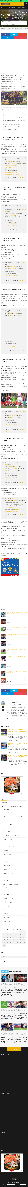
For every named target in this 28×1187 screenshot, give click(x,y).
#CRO (15, 161)
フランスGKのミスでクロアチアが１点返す (12, 129)
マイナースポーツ (7, 858)
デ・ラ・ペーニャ (4, 1035)
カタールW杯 (20, 1010)
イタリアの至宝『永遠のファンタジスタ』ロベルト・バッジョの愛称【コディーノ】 (17, 731)
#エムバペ (11, 417)
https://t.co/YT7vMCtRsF (11, 172)
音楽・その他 (7, 921)
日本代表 (23, 985)
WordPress (23, 1184)
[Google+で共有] (22, 34)
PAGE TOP (25, 1150)
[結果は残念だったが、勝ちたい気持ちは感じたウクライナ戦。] (4, 745)
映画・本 (6, 865)
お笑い (5, 809)
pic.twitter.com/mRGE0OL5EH (12, 225)
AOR (5, 887)
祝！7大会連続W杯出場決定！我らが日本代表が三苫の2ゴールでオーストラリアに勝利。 (20, 1016)
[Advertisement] (14, 57)
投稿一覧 (21, 702)
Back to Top (14, 1049)
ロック (5, 917)
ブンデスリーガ (17, 985)
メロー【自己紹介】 (22, 7)
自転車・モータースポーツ (9, 873)
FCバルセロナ (5, 1033)
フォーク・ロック (7, 898)
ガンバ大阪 (8, 1010)
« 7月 (3, 947)
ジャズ (5, 894)
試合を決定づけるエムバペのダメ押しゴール (13, 126)
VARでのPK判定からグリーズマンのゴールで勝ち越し (14, 121)
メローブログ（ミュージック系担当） (10, 884)
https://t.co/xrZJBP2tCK (19, 509)
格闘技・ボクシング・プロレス (10, 869)
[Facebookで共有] (5, 34)
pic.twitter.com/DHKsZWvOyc (12, 174)
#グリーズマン (12, 163)
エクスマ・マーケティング (9, 820)
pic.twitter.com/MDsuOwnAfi (12, 479)
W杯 (16, 1010)
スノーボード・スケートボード (10, 835)
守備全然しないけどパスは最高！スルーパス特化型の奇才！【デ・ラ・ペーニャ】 (7, 1040)
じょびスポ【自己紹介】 (11, 7)
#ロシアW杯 (22, 158)
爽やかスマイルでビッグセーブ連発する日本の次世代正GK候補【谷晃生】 (7, 1017)
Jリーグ (3, 1010)
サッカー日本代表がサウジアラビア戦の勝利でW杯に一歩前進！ (16, 656)
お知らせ (4, 802)
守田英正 (18, 1035)
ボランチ (18, 1034)
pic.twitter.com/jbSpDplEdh (11, 346)
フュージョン (7, 902)
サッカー (11, 21)
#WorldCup (14, 167)
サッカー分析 (3, 987)
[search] (26, 957)
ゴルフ (5, 828)
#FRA (10, 161)
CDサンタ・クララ (19, 1033)
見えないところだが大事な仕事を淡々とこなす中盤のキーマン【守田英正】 (20, 1040)
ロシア (3, 24)
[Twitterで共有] (14, 34)
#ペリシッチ (12, 215)
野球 (5, 877)
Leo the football (5, 984)
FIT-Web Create (11, 1184)
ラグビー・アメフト (8, 862)
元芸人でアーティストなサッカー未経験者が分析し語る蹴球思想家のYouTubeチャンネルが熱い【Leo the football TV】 (7, 993)
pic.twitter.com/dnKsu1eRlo (11, 277)
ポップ (5, 906)
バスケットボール (7, 846)
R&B (5, 891)
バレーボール (7, 854)
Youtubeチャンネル (4, 985)
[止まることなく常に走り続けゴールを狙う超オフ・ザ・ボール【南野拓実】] (4, 758)
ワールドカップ (8, 24)
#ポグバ (11, 315)
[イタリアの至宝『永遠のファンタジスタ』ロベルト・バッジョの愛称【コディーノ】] (4, 732)
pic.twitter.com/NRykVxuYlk (11, 511)
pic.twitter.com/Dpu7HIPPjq (11, 426)
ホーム (2, 7)
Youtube (10, 984)
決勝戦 (13, 24)
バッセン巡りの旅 (7, 850)
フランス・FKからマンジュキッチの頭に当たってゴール (14, 114)
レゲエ (5, 913)
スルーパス (9, 1034)
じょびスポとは (7, 812)
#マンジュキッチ (13, 468)
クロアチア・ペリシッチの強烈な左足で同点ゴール (14, 117)
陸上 (5, 880)
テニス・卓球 (7, 843)
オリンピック (7, 824)
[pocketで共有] (20, 37)
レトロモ (18, 1182)
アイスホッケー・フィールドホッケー (12, 816)
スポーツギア (7, 839)
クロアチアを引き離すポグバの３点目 (11, 124)
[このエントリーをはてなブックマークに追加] (7, 37)
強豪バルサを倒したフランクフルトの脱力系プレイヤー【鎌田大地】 (20, 990)
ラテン (5, 909)
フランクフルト (23, 984)
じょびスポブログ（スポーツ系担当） (10, 806)
